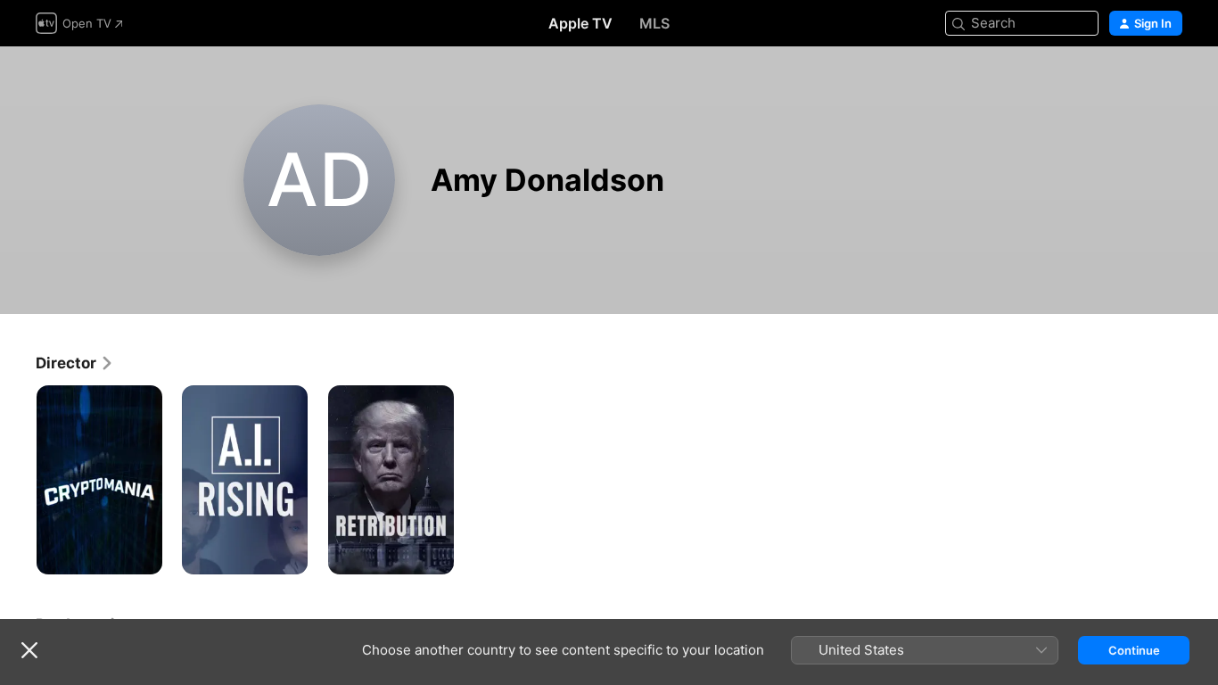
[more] (142, 554)
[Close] (29, 650)
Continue (1134, 650)
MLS (654, 23)
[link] (75, 363)
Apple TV (580, 23)
